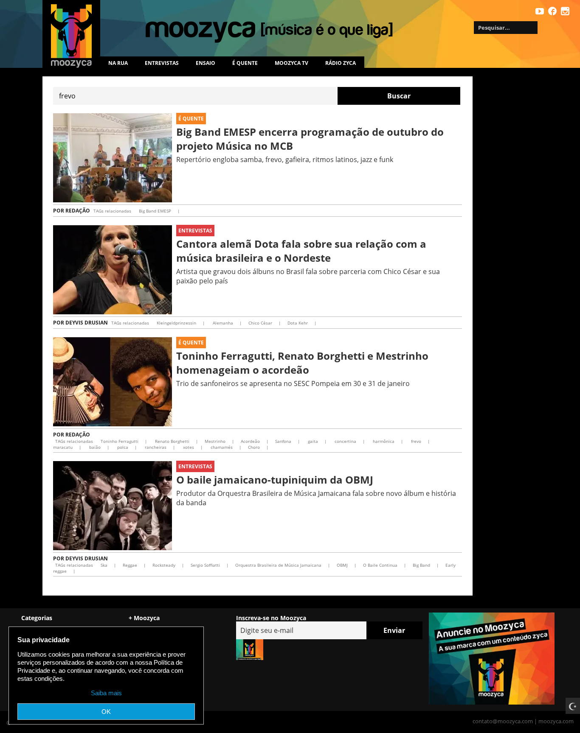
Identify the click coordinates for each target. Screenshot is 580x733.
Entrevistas (162, 63)
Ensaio (205, 63)
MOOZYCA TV (291, 63)
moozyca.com (556, 721)
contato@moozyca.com (503, 721)
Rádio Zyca (340, 63)
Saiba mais (106, 693)
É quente (245, 63)
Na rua (118, 63)
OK (106, 711)
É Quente (191, 118)
